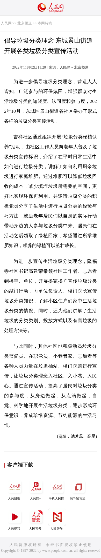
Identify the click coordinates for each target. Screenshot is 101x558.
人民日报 (14, 498)
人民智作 (56, 528)
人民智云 (35, 528)
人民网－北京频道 (74, 67)
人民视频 (14, 528)
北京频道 (24, 23)
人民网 (6, 23)
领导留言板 (77, 498)
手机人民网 (56, 498)
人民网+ (35, 498)
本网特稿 (45, 23)
